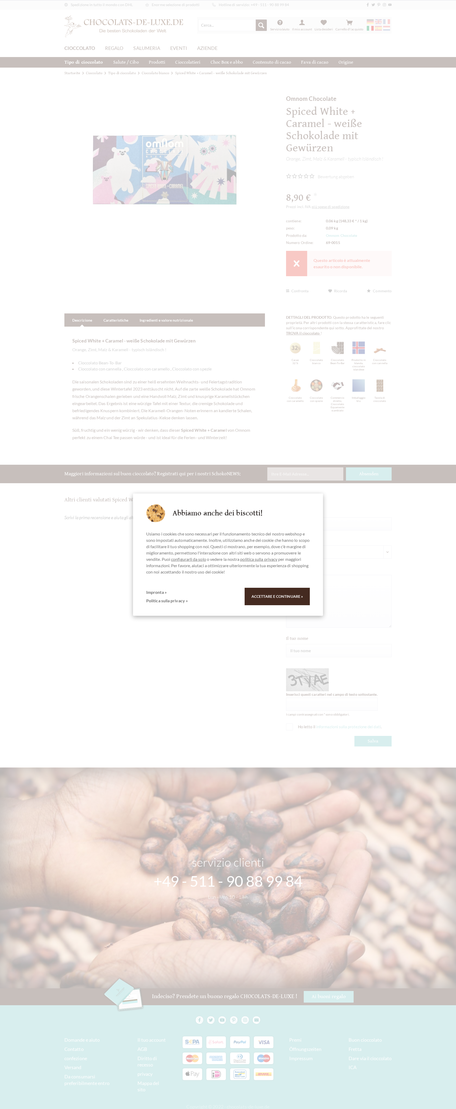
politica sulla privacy (258, 559)
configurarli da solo (188, 559)
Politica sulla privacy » (167, 600)
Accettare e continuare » (277, 596)
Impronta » (156, 592)
